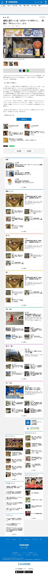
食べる (9, 5)
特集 (39, 5)
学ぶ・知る (34, 5)
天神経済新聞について (16, 552)
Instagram (41, 2)
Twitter (39, 2)
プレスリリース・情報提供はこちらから (29, 552)
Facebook (36, 2)
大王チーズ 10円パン (30, 140)
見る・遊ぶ (15, 5)
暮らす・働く (26, 5)
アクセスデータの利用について (18, 554)
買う (21, 5)
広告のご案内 (36, 554)
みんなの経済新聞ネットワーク (24, 564)
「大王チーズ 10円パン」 (11, 82)
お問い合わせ (28, 554)
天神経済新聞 (11, 2)
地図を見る (24, 119)
